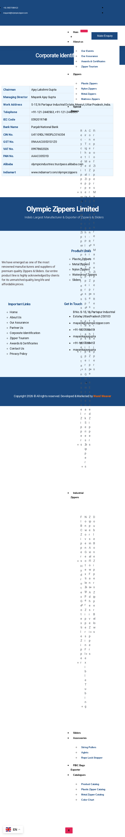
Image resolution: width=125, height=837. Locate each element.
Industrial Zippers (77, 495)
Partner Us (16, 327)
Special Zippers (76, 108)
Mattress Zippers (90, 99)
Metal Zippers (88, 93)
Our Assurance (89, 56)
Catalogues (79, 774)
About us (78, 41)
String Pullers (88, 747)
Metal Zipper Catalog (92, 794)
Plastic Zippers (89, 83)
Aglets (84, 752)
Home (74, 34)
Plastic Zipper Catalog (93, 789)
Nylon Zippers (89, 88)
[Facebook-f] (56, 386)
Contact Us (17, 348)
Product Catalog (90, 784)
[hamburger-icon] (84, 31)
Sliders (77, 732)
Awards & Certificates (93, 61)
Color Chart (87, 799)
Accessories (80, 738)
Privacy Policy (18, 353)
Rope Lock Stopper (91, 757)
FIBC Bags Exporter (78, 767)
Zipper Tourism (89, 66)
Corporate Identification (25, 333)
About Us (15, 317)
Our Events (87, 51)
